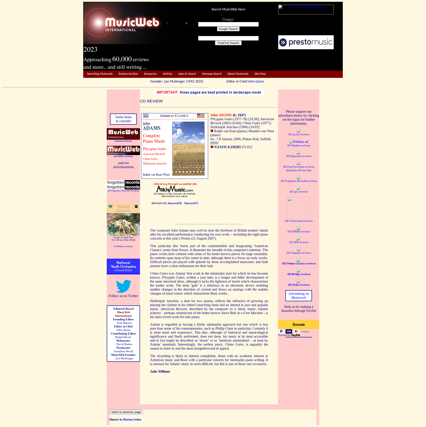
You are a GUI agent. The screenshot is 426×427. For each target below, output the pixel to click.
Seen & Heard (187, 74)
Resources (150, 74)
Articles (167, 74)
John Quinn (256, 81)
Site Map (260, 74)
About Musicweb (237, 74)
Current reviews (123, 141)
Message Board (211, 74)
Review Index (132, 419)
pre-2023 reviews (123, 156)
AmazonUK (174, 203)
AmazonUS (191, 203)
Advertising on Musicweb (298, 295)
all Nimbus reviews (123, 246)
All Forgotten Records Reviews (123, 190)
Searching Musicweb (99, 74)
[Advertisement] (265, 60)
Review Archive (128, 74)
